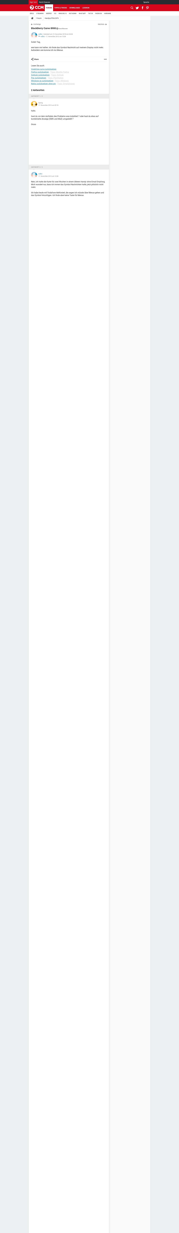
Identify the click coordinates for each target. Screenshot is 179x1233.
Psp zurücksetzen (38, 78)
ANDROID (49, 13)
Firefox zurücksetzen (40, 72)
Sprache (146, 2)
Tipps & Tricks (60, 8)
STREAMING (40, 13)
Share (36, 59)
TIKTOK (90, 13)
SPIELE (32, 13)
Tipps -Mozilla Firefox (59, 72)
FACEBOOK (98, 13)
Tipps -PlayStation (55, 78)
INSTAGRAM (72, 13)
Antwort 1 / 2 (37, 96)
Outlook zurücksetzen (40, 75)
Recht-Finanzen (44, 2)
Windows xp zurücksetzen (42, 81)
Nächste (101, 24)
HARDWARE (107, 13)
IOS (55, 13)
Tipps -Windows (62, 81)
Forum (49, 8)
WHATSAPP (82, 13)
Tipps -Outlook (57, 75)
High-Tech (33, 2)
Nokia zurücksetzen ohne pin (43, 84)
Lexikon (85, 8)
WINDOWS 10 (62, 13)
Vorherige (37, 24)
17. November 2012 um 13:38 (56, 36)
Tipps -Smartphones (66, 84)
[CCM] (37, 7)
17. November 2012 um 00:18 (48, 105)
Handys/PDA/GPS (52, 18)
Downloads (74, 8)
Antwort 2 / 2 (37, 167)
